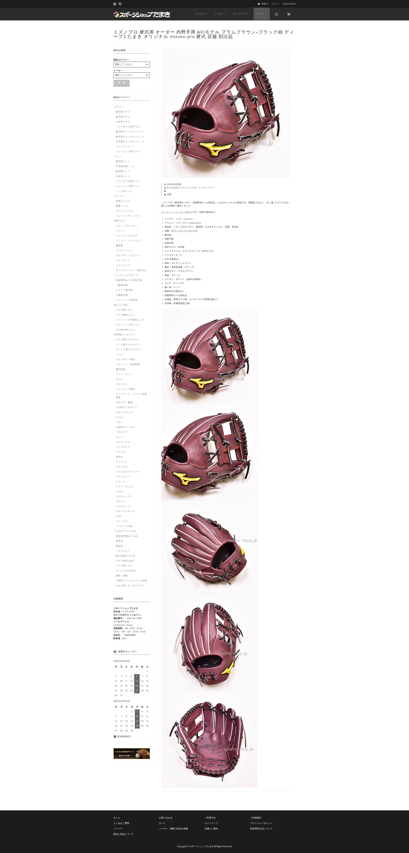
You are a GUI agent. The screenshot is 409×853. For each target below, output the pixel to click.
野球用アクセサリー (125, 334)
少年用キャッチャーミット (130, 141)
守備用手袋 (122, 295)
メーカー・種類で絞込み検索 (173, 828)
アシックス (122, 521)
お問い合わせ (165, 818)
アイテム (200, 14)
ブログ (260, 14)
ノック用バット (124, 191)
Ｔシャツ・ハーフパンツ (129, 240)
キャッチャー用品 (125, 359)
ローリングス (123, 442)
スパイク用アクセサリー (129, 349)
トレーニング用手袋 (126, 300)
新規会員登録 (289, 4)
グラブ (117, 107)
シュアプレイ (123, 447)
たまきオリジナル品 (125, 531)
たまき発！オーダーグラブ (201, 188)
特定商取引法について (261, 828)
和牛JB (119, 457)
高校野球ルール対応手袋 (129, 280)
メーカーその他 (124, 526)
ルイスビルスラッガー (128, 471)
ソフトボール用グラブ (128, 127)
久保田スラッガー (125, 427)
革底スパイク (123, 201)
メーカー (219, 14)
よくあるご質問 (121, 823)
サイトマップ (211, 823)
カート (162, 823)
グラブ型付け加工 (125, 561)
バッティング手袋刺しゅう (130, 320)
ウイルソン (122, 462)
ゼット (119, 437)
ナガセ (119, 491)
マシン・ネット (124, 374)
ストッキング (123, 260)
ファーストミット (125, 146)
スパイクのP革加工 (126, 571)
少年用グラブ (123, 122)
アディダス (122, 467)
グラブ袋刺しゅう (125, 315)
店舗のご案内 (211, 828)
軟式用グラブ (123, 117)
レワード (120, 481)
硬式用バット (123, 161)
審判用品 (120, 369)
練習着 (119, 245)
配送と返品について (123, 834)
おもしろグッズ (124, 412)
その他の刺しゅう (125, 330)
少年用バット (123, 176)
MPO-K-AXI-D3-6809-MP (184, 231)
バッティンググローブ (126, 275)
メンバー (117, 828)
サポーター (122, 384)
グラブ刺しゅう (124, 310)
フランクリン (123, 476)
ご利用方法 (210, 818)
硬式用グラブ (123, 112)
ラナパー (120, 501)
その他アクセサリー (126, 407)
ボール (119, 379)
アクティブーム (124, 486)
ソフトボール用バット (128, 181)
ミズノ (119, 422)
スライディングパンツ (128, 255)
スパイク (119, 196)
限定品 (119, 546)
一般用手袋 (122, 285)
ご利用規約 (255, 818)
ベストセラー (123, 551)
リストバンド (123, 265)
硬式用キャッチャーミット (130, 131)
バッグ (119, 354)
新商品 (119, 541)
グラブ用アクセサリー (128, 339)
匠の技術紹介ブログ (177, 188)
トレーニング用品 (125, 389)
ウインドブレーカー (126, 226)
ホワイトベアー (124, 496)
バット (117, 156)
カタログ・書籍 (124, 402)
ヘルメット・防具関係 (128, 364)
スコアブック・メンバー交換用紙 (131, 396)
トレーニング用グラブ (128, 151)
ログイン (276, 4)
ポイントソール (124, 211)
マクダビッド (123, 506)
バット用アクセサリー (128, 344)
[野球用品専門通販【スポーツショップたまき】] (141, 14)
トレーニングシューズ (128, 216)
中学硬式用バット (125, 166)
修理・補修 (122, 575)
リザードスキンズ (125, 511)
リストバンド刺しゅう (128, 325)
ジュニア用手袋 (124, 290)
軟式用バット (123, 171)
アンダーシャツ (124, 250)
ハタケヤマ (122, 432)
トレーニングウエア (126, 235)
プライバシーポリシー (261, 823)
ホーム (116, 818)
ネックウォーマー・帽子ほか (131, 270)
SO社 (119, 516)
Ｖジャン (120, 231)
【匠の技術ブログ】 (125, 556)
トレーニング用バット (128, 186)
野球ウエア (120, 221)
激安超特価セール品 (126, 536)
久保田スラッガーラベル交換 (131, 580)
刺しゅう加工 (121, 305)
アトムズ (120, 452)
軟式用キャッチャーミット (130, 136)
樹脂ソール (122, 206)
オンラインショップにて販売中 (177, 212)
